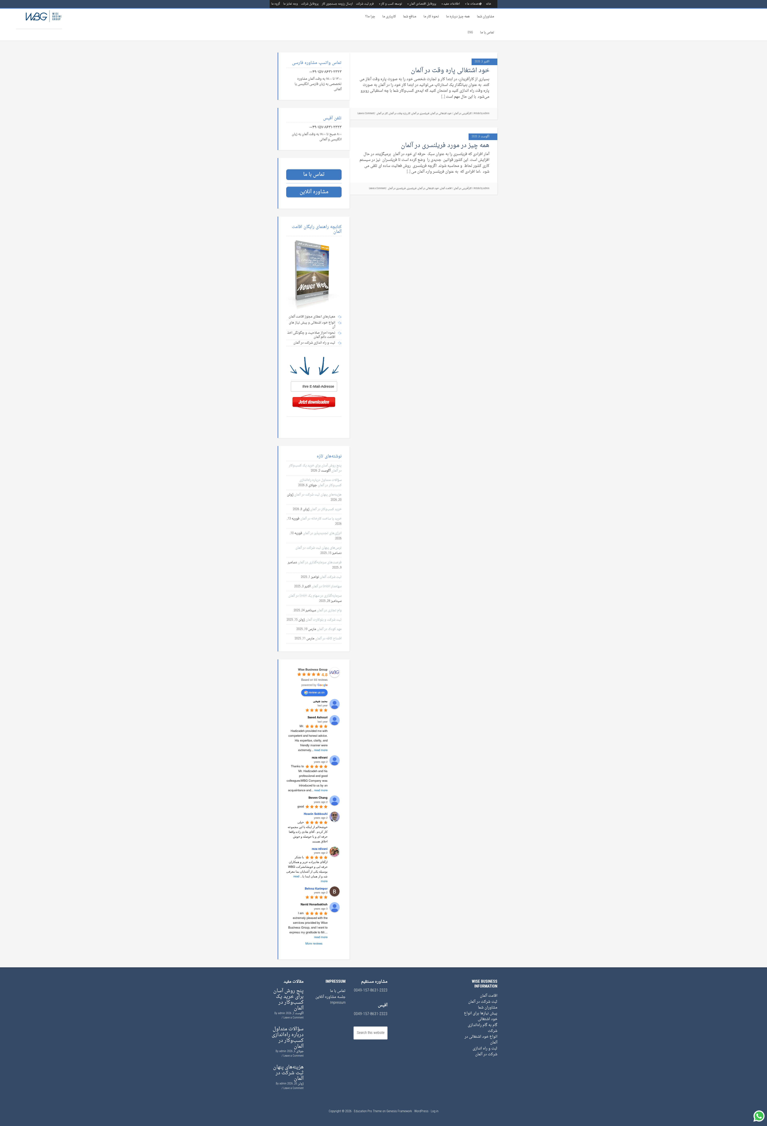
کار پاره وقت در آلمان (399, 113)
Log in (434, 1111)
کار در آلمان (382, 113)
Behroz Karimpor (316, 888)
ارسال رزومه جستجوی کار (337, 4)
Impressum (338, 1002)
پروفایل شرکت (310, 4)
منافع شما (409, 17)
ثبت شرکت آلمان (331, 577)
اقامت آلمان (446, 188)
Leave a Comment (366, 113)
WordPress (421, 1111)
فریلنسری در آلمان (420, 113)
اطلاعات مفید (451, 4)
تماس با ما (487, 33)
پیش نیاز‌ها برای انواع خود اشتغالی (480, 1016)
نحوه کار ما (431, 17)
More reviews (313, 943)
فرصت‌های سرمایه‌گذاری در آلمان (320, 562)
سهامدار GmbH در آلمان (327, 586)
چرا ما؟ (370, 17)
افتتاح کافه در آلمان (328, 639)
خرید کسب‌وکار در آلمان (326, 509)
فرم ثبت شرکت (365, 4)
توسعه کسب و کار (391, 4)
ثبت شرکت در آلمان (482, 1001)
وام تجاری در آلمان (329, 610)
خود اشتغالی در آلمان (441, 113)
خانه (488, 4)
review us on (317, 692)
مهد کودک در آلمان (329, 629)
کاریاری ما (389, 17)
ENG (470, 33)
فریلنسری (411, 188)
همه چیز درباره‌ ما (458, 17)
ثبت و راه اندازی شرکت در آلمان (485, 1051)
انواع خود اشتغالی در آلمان (481, 1039)
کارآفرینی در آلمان (463, 113)
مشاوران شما (485, 17)
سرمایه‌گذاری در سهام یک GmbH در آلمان (315, 596)
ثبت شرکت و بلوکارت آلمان (324, 620)
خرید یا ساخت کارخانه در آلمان (321, 519)
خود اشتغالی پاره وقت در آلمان (450, 70)
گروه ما (275, 4)
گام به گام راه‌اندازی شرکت (482, 1028)
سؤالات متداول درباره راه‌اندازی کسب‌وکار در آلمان (320, 482)
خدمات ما (473, 4)
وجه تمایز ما (290, 4)
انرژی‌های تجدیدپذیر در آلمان (322, 533)
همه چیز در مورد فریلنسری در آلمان (445, 145)
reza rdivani (320, 849)
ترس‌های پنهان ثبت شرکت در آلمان (318, 548)
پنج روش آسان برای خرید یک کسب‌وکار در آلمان (288, 999)
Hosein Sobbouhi (316, 814)
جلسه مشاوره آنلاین (330, 997)
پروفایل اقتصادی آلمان (422, 4)
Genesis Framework (399, 1111)
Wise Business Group (39, 19)
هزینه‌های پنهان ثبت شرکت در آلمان (318, 495)
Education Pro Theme (368, 1111)
